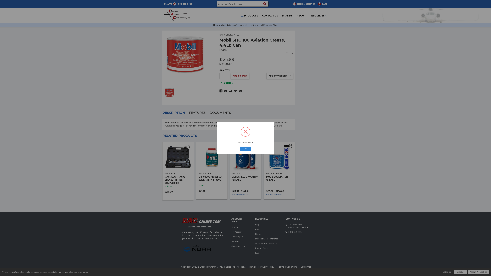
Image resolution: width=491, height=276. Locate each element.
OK (245, 148)
